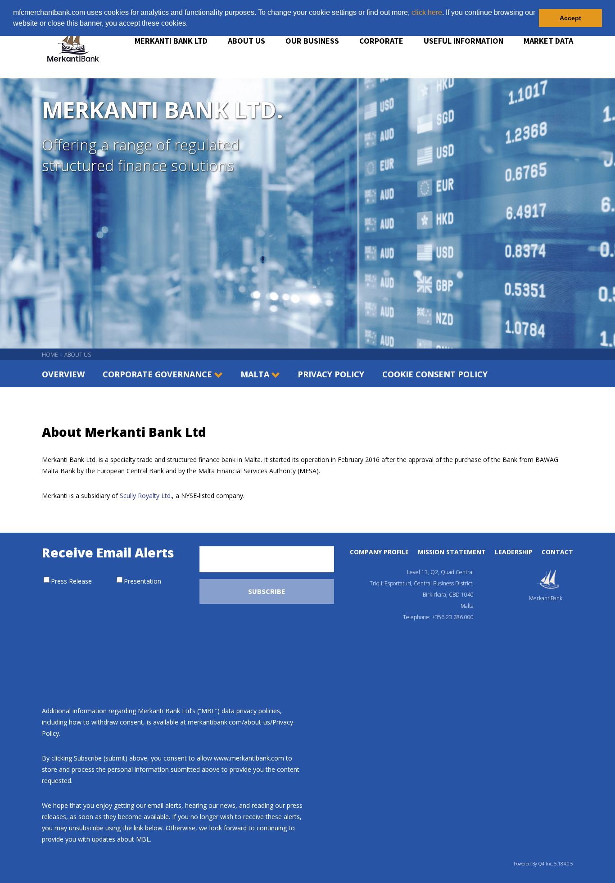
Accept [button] (570, 18)
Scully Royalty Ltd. (146, 495)
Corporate (381, 41)
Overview (63, 374)
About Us (246, 41)
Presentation (142, 581)
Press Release (71, 581)
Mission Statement (452, 552)
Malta (254, 374)
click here (427, 12)
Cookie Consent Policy (435, 374)
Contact (557, 552)
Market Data (548, 41)
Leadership (514, 552)
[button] (191, 24)
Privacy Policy (331, 374)
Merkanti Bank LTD (171, 41)
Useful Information (463, 41)
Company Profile (379, 552)
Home (50, 354)
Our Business (312, 41)
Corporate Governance (157, 374)
